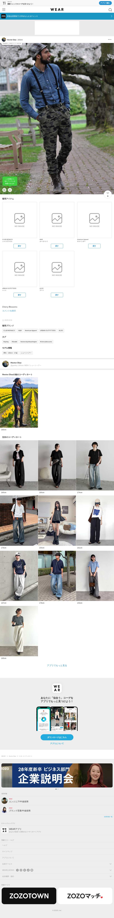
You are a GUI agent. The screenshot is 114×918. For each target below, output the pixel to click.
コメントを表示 (9, 311)
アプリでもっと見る (57, 665)
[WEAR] (56, 9)
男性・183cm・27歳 (10, 353)
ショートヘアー (26, 353)
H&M (20, 330)
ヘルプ (4, 845)
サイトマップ (7, 851)
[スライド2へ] (58, 789)
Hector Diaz (12, 756)
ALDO (61, 330)
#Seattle (14, 342)
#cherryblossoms (46, 342)
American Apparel (31, 330)
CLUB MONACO (9, 330)
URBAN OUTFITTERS (47, 330)
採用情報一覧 (108, 816)
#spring (5, 342)
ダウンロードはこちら (57, 737)
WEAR (3, 756)
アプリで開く (105, 3)
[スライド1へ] (56, 789)
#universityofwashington (29, 342)
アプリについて (57, 743)
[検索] (110, 10)
